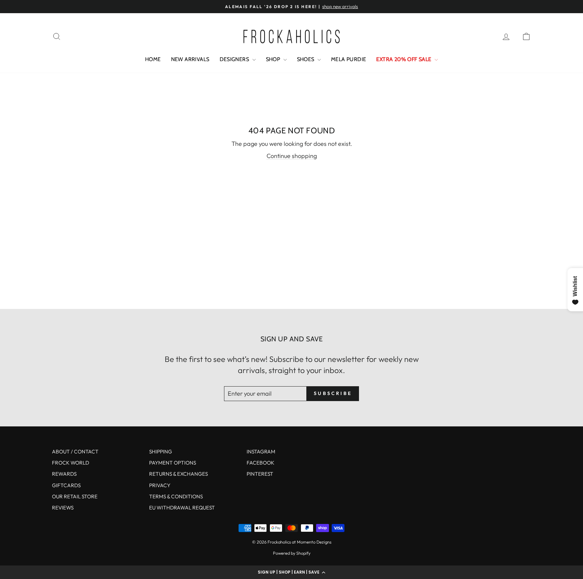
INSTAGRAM (261, 451)
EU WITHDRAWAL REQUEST (182, 507)
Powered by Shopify (291, 553)
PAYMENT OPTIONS (172, 462)
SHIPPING (160, 451)
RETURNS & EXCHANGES (178, 474)
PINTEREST (260, 474)
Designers (235, 59)
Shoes (306, 59)
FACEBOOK (260, 462)
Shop (274, 59)
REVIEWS (63, 507)
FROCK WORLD (70, 462)
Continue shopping (292, 156)
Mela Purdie (348, 59)
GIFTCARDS (66, 485)
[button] (291, 572)
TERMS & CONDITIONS (176, 496)
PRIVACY (159, 485)
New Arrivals (190, 59)
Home (153, 59)
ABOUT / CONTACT (75, 451)
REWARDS (64, 474)
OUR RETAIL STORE (75, 496)
